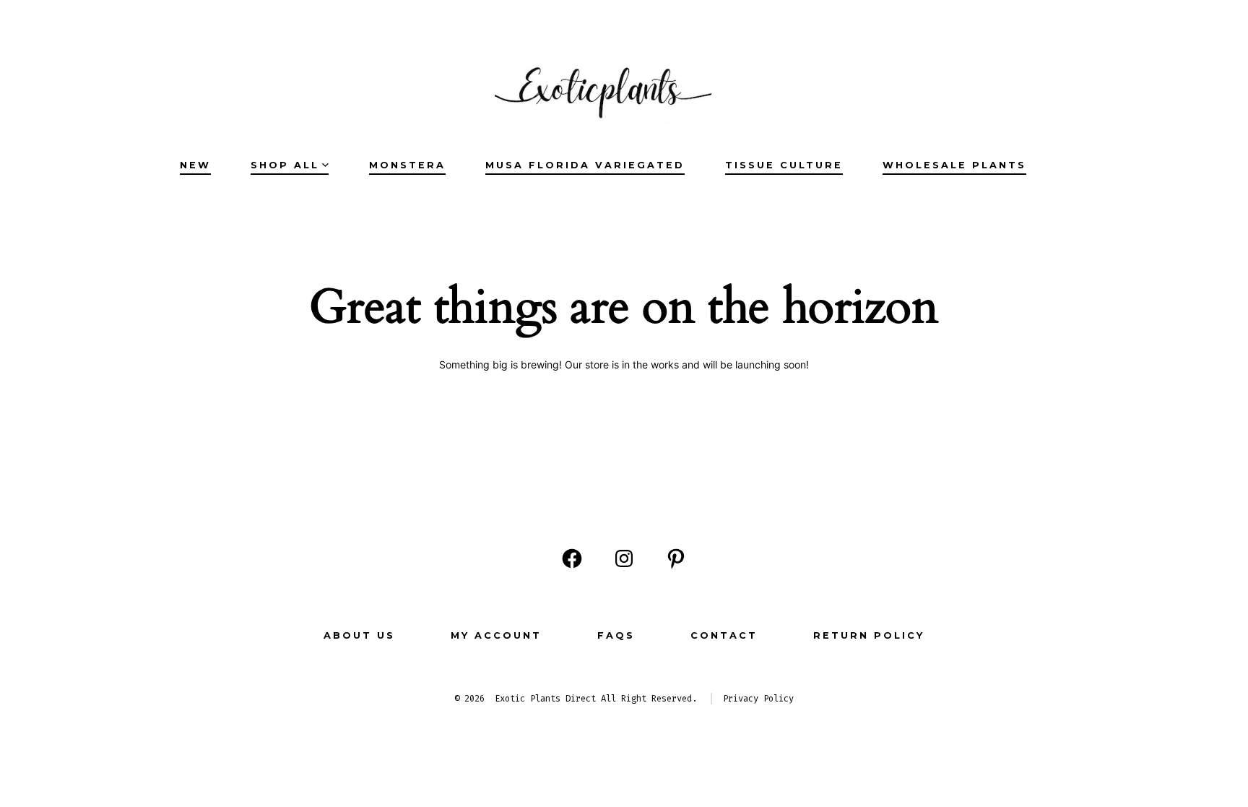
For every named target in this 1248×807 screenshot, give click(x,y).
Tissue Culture (784, 165)
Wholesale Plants (954, 165)
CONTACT (724, 635)
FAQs (616, 635)
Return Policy (868, 635)
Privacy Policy (758, 698)
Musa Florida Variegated (585, 165)
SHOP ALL (285, 165)
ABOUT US (359, 635)
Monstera (407, 165)
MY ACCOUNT (496, 635)
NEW (195, 165)
